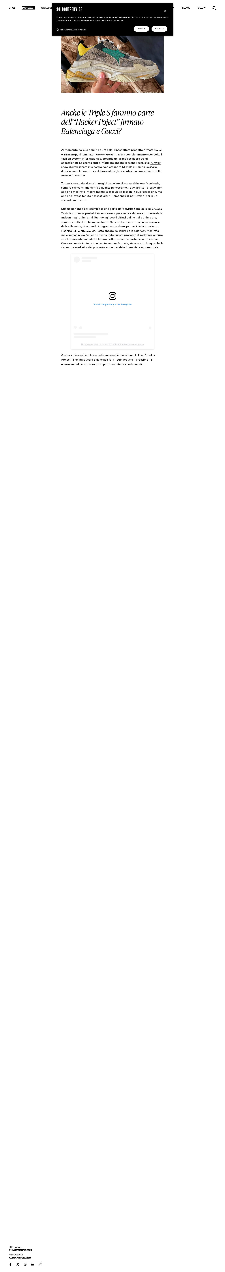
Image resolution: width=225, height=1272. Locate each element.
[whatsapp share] (25, 1264)
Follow (201, 8)
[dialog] (112, 19)
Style (12, 8)
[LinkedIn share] (32, 1264)
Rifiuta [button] (141, 29)
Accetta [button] (159, 29)
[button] (71, 30)
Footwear (28, 8)
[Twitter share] (17, 1264)
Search (214, 8)
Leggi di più (118, 20)
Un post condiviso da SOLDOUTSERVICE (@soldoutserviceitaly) (112, 344)
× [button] (165, 11)
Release (185, 8)
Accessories (48, 8)
